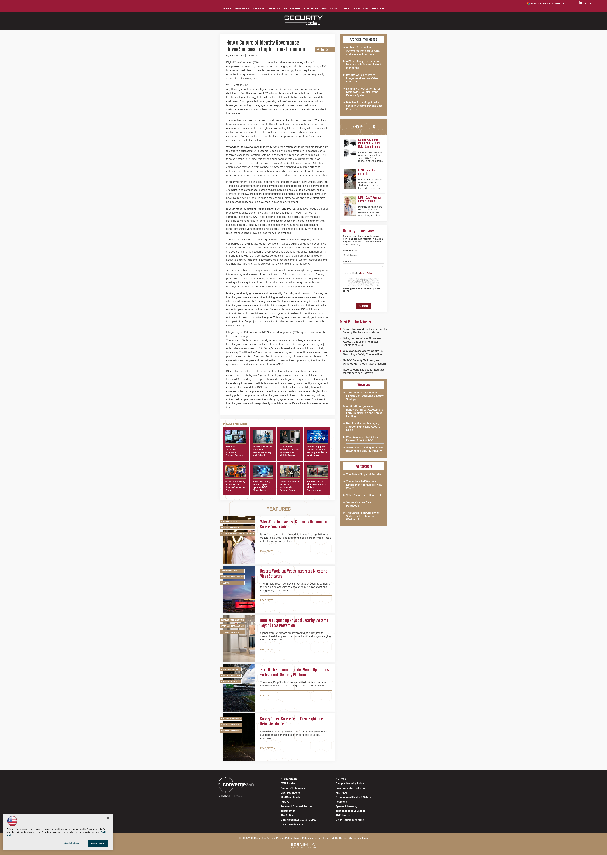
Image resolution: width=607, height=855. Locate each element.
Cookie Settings (71, 843)
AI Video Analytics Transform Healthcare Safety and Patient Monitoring (262, 452)
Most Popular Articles (355, 322)
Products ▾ (329, 8)
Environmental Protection (351, 788)
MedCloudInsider (291, 797)
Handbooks (311, 8)
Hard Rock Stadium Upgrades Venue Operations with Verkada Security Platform (294, 672)
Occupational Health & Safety (353, 797)
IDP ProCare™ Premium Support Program (370, 199)
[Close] (108, 817)
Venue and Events (230, 669)
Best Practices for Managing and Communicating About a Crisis (363, 427)
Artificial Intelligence (232, 577)
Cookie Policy (301, 838)
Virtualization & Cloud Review (298, 820)
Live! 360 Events (290, 792)
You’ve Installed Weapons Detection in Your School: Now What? (364, 485)
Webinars (258, 8)
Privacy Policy (366, 273)
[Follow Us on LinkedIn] (580, 3)
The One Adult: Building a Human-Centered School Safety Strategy (365, 396)
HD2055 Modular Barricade (366, 172)
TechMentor (288, 811)
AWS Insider (288, 783)
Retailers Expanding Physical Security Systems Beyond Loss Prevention (294, 623)
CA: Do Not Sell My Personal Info (349, 838)
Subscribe (378, 8)
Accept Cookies (98, 843)
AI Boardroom (289, 779)
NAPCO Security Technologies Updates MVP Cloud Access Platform (261, 487)
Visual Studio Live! (292, 824)
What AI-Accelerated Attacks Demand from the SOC (362, 438)
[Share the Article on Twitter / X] (327, 50)
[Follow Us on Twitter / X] (585, 3)
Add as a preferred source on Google (548, 3)
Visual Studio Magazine (350, 820)
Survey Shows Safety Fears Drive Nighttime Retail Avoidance (291, 722)
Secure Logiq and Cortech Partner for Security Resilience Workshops (317, 451)
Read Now (266, 551)
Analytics (225, 583)
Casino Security (229, 571)
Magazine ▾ (242, 8)
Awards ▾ (274, 8)
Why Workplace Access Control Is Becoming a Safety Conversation (293, 525)
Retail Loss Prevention (232, 620)
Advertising (360, 8)
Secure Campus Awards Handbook (360, 504)
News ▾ (226, 8)
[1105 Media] (231, 796)
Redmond (341, 801)
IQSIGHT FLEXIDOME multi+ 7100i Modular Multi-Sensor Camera (369, 143)
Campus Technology (293, 788)
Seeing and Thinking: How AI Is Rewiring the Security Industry (364, 449)
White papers (292, 8)
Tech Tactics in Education (351, 811)
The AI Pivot (288, 815)
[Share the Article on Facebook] (317, 50)
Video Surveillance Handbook (364, 495)
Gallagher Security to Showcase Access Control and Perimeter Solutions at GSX (235, 487)
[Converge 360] (236, 785)
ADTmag (341, 779)
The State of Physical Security (363, 474)
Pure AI (285, 801)
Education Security (231, 718)
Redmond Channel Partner (297, 806)
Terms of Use (321, 838)
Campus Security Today (350, 783)
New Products (363, 126)
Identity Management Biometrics (237, 534)
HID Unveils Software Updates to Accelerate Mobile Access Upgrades (289, 452)
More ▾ (344, 8)
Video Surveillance (230, 675)
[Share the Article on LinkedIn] (322, 50)
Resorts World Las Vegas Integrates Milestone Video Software (293, 574)
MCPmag (341, 792)
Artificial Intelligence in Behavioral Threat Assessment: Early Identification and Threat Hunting (364, 411)
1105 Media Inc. (257, 838)
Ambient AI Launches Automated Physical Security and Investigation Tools (234, 453)
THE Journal (343, 815)
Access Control (229, 521)
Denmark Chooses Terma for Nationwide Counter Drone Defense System (289, 487)
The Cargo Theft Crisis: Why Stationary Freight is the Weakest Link (363, 516)
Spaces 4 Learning (347, 806)
